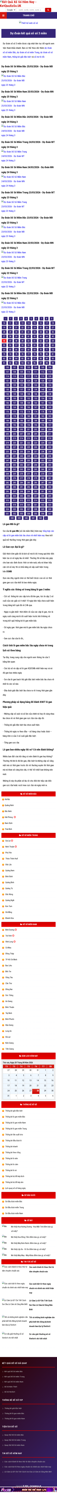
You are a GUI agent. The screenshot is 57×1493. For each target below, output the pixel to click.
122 (14, 381)
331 (7, 514)
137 (21, 389)
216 (35, 438)
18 (53, 323)
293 (35, 487)
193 (21, 425)
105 (42, 367)
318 (14, 505)
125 (35, 381)
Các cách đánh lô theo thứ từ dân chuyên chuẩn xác (24, 1462)
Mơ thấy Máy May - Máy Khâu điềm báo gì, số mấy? (30, 1255)
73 (4, 354)
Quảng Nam (9, 870)
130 (21, 385)
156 (7, 403)
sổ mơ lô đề (39, 57)
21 (16, 327)
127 (49, 381)
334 (28, 514)
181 (35, 416)
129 (14, 385)
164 (14, 407)
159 (28, 403)
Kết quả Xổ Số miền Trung (14, 1377)
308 (42, 496)
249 (21, 460)
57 (16, 345)
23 (28, 327)
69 (35, 350)
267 (49, 469)
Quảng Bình (9, 882)
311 (14, 500)
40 (22, 336)
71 (47, 350)
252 (42, 460)
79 (41, 354)
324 (7, 509)
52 (41, 341)
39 (16, 336)
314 (35, 500)
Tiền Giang (9, 1049)
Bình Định (9, 876)
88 (41, 358)
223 (35, 443)
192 (14, 425)
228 (21, 447)
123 (21, 381)
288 (49, 483)
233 (7, 451)
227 (14, 447)
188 (35, 420)
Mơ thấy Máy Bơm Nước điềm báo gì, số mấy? (28, 1243)
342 (40, 518)
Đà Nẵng (8, 912)
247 (7, 460)
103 (28, 367)
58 (22, 345)
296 (7, 491)
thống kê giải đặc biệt (21, 57)
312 (21, 500)
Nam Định (8, 823)
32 (28, 332)
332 (14, 514)
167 (35, 407)
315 (42, 500)
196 (42, 425)
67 (22, 350)
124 (28, 381)
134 (49, 385)
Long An (8, 1031)
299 (28, 491)
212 (7, 438)
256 (21, 465)
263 (21, 469)
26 (47, 327)
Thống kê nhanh (11, 1146)
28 (4, 332)
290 (14, 487)
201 (28, 429)
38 (10, 336)
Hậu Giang (9, 1025)
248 (14, 460)
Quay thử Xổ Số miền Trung (15, 1440)
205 (7, 434)
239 (49, 451)
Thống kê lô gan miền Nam (15, 1123)
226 (7, 447)
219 (7, 443)
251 (35, 460)
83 (10, 358)
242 (21, 456)
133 (42, 385)
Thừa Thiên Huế (11, 858)
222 (28, 443)
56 (10, 345)
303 (7, 496)
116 (21, 376)
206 (14, 434)
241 (14, 456)
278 (28, 478)
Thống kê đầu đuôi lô (13, 1140)
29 (10, 332)
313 (28, 500)
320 (28, 505)
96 (35, 363)
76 (22, 354)
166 (28, 407)
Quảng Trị (9, 888)
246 (49, 456)
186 (21, 420)
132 (35, 385)
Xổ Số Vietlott (9, 1392)
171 (14, 412)
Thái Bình (8, 829)
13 (22, 323)
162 (49, 403)
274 (49, 474)
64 (4, 350)
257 (28, 465)
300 (35, 491)
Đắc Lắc (8, 864)
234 (14, 451)
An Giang (8, 1001)
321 (35, 505)
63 (53, 345)
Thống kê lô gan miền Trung (16, 1129)
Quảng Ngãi (9, 900)
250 (28, 460)
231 (42, 447)
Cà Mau (8, 948)
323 (49, 505)
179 (21, 416)
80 (47, 354)
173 (28, 412)
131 (28, 385)
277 (21, 478)
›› (45, 518)
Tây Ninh (8, 1013)
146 (35, 394)
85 (22, 358)
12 (16, 323)
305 (21, 496)
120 (49, 376)
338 (12, 518)
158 (21, 403)
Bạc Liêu (8, 965)
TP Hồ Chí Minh (11, 959)
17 (47, 323)
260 (49, 465)
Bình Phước (9, 1019)
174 (35, 412)
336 (42, 514)
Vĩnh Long (9, 942)
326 (21, 509)
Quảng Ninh (9, 805)
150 (14, 398)
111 (35, 372)
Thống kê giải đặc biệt (14, 1111)
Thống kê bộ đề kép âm (14, 1182)
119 (42, 376)
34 (41, 332)
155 (49, 398)
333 (21, 514)
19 (4, 327)
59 (28, 345)
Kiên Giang (9, 1043)
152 (28, 398)
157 (14, 403)
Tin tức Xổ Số (29, 1262)
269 (14, 474)
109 (21, 372)
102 (21, 367)
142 (7, 394)
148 (49, 394)
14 (28, 323)
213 (14, 438)
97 (41, 363)
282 (7, 483)
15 (35, 323)
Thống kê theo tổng (12, 1152)
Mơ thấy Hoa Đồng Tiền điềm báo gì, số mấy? (28, 1237)
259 (42, 465)
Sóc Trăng (9, 995)
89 (47, 358)
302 (49, 491)
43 (41, 336)
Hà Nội (7, 799)
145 (28, 394)
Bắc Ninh (8, 811)
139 (35, 389)
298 (21, 491)
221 (21, 443)
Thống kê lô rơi (11, 1170)
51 (35, 341)
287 (42, 483)
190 (49, 420)
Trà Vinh (8, 936)
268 (7, 474)
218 (49, 438)
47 (10, 341)
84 (16, 358)
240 (7, 456)
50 (28, 341)
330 (49, 509)
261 (7, 469)
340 (26, 518)
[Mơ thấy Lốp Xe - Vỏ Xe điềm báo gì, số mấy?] (6, 1249)
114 (7, 376)
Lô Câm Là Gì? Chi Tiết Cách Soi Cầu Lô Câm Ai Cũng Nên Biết (28, 1472)
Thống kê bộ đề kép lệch (14, 1176)
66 (16, 350)
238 (42, 451)
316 (49, 500)
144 (21, 394)
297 (14, 491)
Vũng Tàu (9, 977)
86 (28, 358)
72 (53, 350)
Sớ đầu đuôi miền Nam (14, 1213)
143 (14, 394)
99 (53, 363)
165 (21, 407)
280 (42, 478)
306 (28, 496)
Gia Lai (8, 841)
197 (49, 425)
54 (53, 341)
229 (28, 447)
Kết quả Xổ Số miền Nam (13, 1382)
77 (28, 354)
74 (10, 354)
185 (14, 420)
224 (42, 443)
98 (47, 363)
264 (28, 469)
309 (49, 496)
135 (7, 389)
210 (42, 434)
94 (22, 363)
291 (21, 487)
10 (4, 323)
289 (7, 487)
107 (7, 372)
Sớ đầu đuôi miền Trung (14, 1207)
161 (42, 403)
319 (21, 505)
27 (53, 327)
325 (14, 509)
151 (21, 398)
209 (35, 434)
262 (14, 469)
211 (49, 434)
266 (42, 469)
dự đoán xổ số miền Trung (28, 52)
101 (14, 367)
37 (4, 336)
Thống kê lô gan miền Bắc (15, 1117)
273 (42, 474)
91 (4, 363)
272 (35, 474)
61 (41, 345)
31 (22, 332)
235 (21, 451)
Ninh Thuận (9, 847)
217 (42, 438)
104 (35, 367)
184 (7, 420)
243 (28, 456)
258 (35, 465)
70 (41, 350)
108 (14, 372)
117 (28, 376)
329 (42, 509)
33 (35, 332)
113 (49, 372)
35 (47, 332)
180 (28, 416)
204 (49, 429)
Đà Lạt (8, 1037)
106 (49, 367)
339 (19, 518)
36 (53, 332)
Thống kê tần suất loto (14, 1134)
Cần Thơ (8, 983)
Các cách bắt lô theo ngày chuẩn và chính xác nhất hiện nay (27, 1467)
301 (42, 491)
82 (4, 358)
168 (42, 407)
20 (10, 327)
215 (28, 438)
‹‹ (5, 319)
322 (42, 505)
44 (47, 336)
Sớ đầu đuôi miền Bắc (13, 1201)
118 (35, 376)
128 (7, 385)
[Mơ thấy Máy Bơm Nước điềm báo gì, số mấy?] (6, 1243)
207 (21, 434)
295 (49, 487)
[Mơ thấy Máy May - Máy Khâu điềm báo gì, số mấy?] (6, 1255)
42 (35, 336)
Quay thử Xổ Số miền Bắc (14, 1435)
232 (49, 447)
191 (7, 425)
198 (7, 429)
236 (28, 451)
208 (28, 434)
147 (42, 394)
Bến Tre (8, 971)
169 (49, 407)
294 (42, 487)
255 (14, 465)
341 (33, 518)
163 (7, 407)
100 (7, 367)
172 (21, 412)
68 (28, 350)
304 (14, 496)
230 (35, 447)
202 (35, 429)
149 (7, 398)
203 (42, 429)
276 (14, 478)
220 (14, 443)
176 (49, 412)
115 (14, 376)
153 (35, 398)
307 (35, 496)
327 (28, 509)
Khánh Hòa (9, 918)
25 (41, 327)
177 (7, 416)
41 (28, 336)
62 (47, 345)
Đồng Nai (8, 989)
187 (28, 420)
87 (35, 358)
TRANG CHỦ (28, 15)
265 (35, 469)
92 (10, 363)
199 (14, 429)
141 (49, 389)
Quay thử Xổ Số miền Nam (14, 1445)
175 (42, 412)
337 (49, 514)
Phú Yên (8, 853)
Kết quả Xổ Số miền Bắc (13, 1371)
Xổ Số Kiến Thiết (10, 1387)
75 (16, 354)
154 (42, 398)
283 (14, 483)
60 (35, 345)
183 (49, 416)
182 (42, 416)
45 (53, 336)
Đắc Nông (9, 894)
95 (28, 363)
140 (42, 389)
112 (42, 372)
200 (21, 429)
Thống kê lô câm (11, 1164)
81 (53, 354)
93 (16, 363)
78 (35, 354)
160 (35, 403)
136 (14, 389)
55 (4, 345)
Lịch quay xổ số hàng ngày (15, 1188)
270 (21, 474)
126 (42, 381)
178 (14, 416)
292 (28, 487)
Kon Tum (8, 906)
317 (7, 505)
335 (35, 514)
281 (49, 478)
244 (35, 456)
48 (16, 341)
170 (7, 412)
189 (42, 420)
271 (28, 474)
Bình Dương (9, 930)
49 (22, 341)
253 (49, 460)
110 (28, 372)
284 (21, 483)
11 (10, 323)
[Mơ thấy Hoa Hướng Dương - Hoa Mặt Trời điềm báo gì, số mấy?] (6, 1226)
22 (22, 327)
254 (7, 465)
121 (7, 381)
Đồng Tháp (9, 953)
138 (28, 389)
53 (47, 341)
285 (28, 483)
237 (35, 451)
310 (7, 500)
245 (42, 456)
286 (35, 483)
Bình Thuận (9, 1007)
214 (21, 438)
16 (41, 323)
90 (53, 358)
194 (28, 425)
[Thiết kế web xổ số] (28, 23)
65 (10, 350)
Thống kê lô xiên (11, 1158)
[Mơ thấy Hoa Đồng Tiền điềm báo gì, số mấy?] (6, 1237)
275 (7, 478)
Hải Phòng (9, 817)
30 (16, 332)
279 (35, 478)
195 (35, 425)
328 (35, 509)
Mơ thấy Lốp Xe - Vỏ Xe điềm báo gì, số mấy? (28, 1249)
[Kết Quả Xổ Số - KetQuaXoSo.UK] (28, 4)
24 (35, 327)
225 (49, 443)
